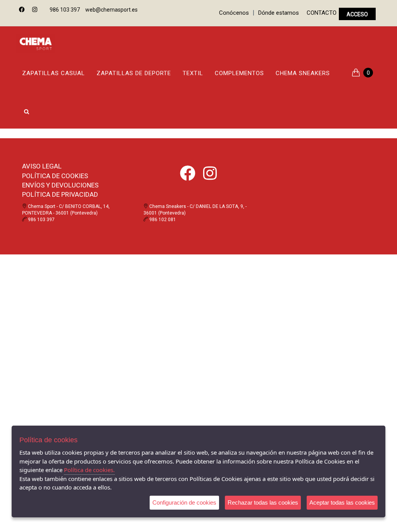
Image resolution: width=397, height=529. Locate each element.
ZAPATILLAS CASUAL (53, 73)
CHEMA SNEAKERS (303, 73)
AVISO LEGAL (42, 166)
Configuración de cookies (184, 502)
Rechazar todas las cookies (263, 502)
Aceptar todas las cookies (342, 502)
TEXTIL (193, 73)
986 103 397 (65, 10)
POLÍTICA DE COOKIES (55, 176)
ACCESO (357, 14)
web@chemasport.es (111, 10)
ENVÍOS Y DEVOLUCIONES (60, 185)
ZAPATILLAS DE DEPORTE (134, 73)
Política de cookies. (89, 470)
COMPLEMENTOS (239, 73)
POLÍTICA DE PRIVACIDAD (60, 194)
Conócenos (234, 12)
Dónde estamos (278, 12)
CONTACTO (322, 12)
